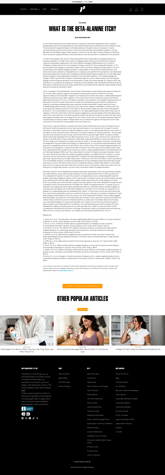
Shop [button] (23, 9)
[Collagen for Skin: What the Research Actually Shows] (138, 330)
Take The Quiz (92, 390)
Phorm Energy (64, 386)
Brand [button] (54, 9)
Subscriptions (92, 395)
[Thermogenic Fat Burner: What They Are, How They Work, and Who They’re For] (27, 330)
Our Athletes (120, 386)
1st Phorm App (64, 382)
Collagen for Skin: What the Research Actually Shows (138, 349)
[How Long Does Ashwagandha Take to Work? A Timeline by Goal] (82, 330)
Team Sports (120, 395)
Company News (122, 382)
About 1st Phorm (122, 374)
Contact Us (91, 378)
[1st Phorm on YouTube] (30, 418)
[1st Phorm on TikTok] (34, 418)
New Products (64, 374)
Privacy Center (92, 447)
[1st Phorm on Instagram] (26, 418)
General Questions (94, 407)
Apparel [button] (34, 9)
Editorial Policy (66, 270)
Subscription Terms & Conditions (99, 424)
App (44, 9)
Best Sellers (63, 378)
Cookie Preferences (94, 432)
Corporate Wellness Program (127, 399)
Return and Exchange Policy (98, 419)
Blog (117, 378)
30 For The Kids (122, 415)
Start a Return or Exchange (97, 386)
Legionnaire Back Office (125, 419)
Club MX (119, 432)
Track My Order (93, 411)
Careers (119, 428)
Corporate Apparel (123, 403)
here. (23, 391)
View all (82, 309)
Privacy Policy (92, 451)
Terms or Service (93, 455)
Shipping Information (95, 415)
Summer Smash (122, 411)
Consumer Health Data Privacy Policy (99, 441)
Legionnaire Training (124, 424)
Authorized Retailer (123, 407)
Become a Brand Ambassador (127, 390)
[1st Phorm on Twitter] (37, 418)
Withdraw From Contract (96, 436)
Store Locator (92, 403)
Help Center (91, 382)
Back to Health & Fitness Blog (83, 286)
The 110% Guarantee (95, 399)
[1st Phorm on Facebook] (22, 418)
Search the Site (93, 374)
